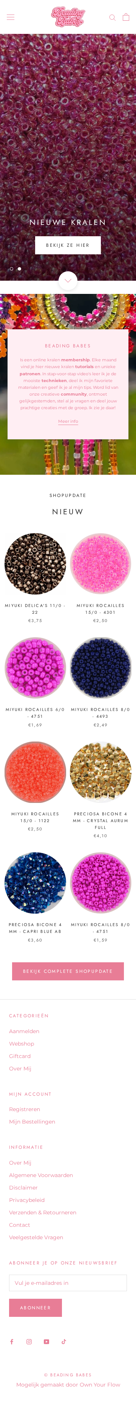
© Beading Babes (68, 1375)
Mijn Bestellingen (32, 1121)
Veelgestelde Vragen (36, 1237)
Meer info (68, 421)
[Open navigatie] (10, 17)
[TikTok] (63, 1341)
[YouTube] (46, 1341)
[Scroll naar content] (68, 280)
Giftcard (20, 1056)
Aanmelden (24, 1031)
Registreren (24, 1109)
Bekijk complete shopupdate (68, 971)
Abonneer (35, 1307)
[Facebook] (11, 1341)
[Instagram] (29, 1341)
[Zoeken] (112, 17)
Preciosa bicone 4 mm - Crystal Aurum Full (100, 820)
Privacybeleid (27, 1200)
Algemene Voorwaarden (41, 1175)
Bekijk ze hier (68, 245)
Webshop (21, 1043)
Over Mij (20, 1068)
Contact (19, 1225)
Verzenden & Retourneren (42, 1212)
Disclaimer (23, 1187)
